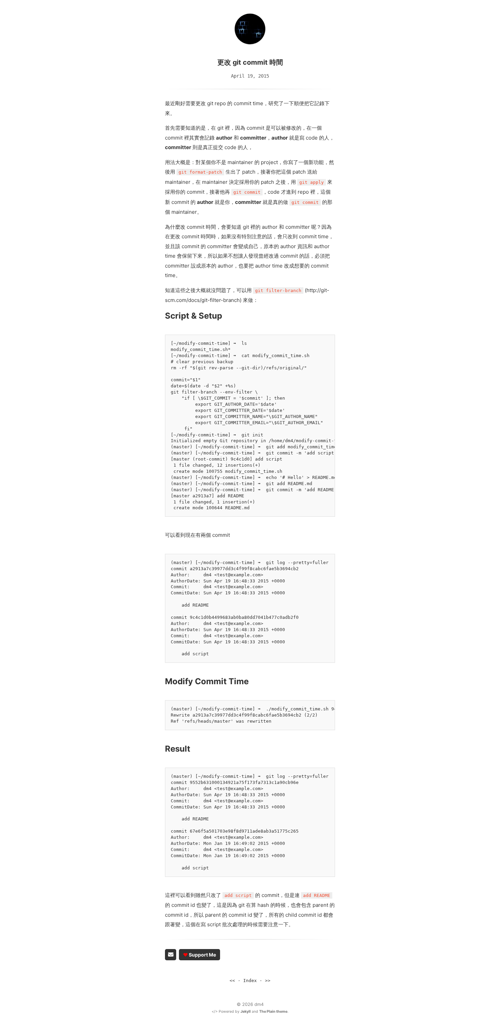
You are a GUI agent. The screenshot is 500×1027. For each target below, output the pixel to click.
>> (267, 980)
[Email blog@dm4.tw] (170, 954)
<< (232, 980)
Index (250, 980)
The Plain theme (273, 1011)
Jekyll (245, 1011)
